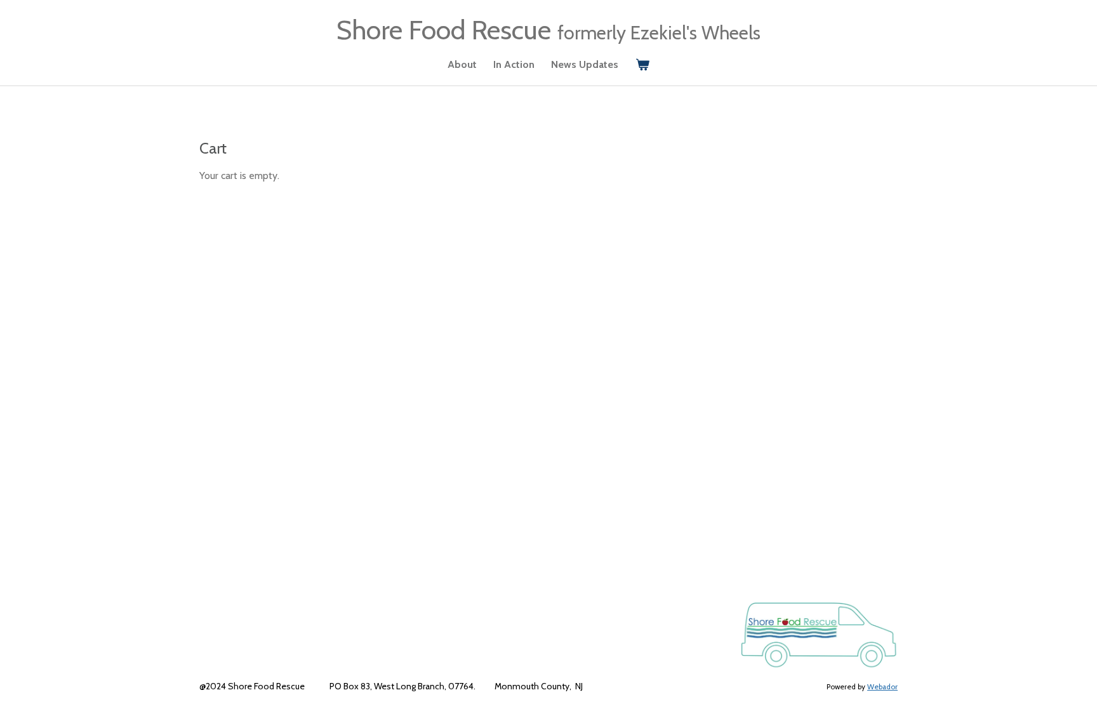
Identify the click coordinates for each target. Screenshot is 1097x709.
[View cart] (642, 65)
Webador (882, 686)
